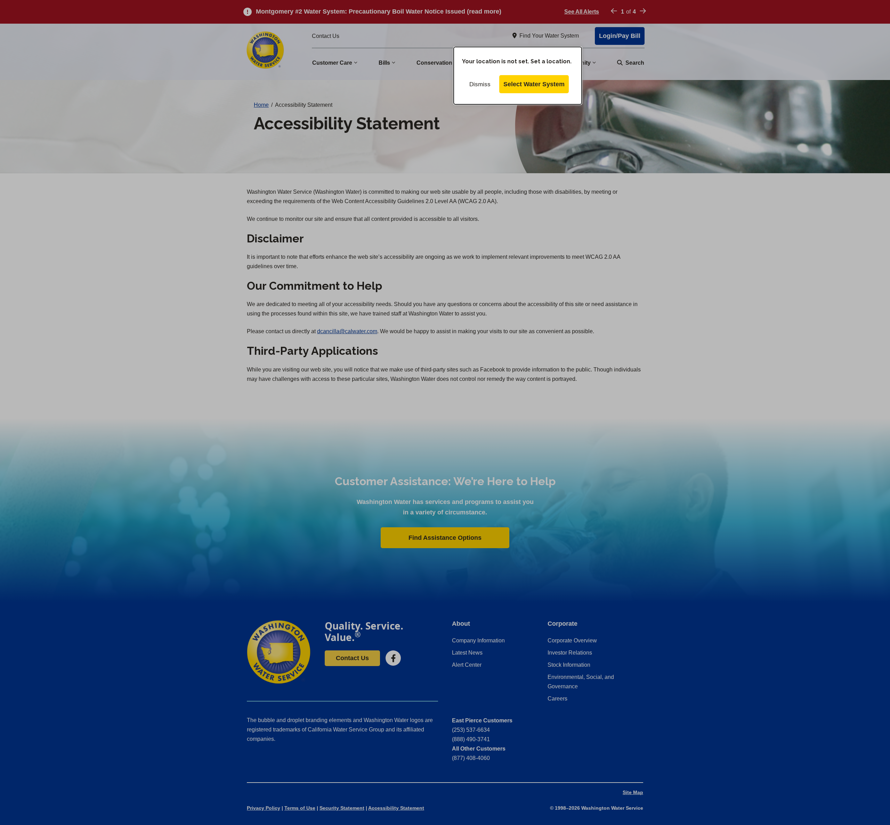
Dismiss (480, 84)
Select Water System (534, 84)
